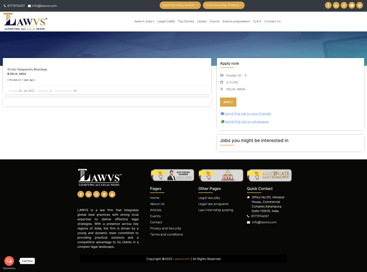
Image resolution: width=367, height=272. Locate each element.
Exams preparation (236, 21)
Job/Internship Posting (223, 5)
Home (154, 198)
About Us (157, 204)
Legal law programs (213, 204)
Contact (156, 222)
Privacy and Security (165, 228)
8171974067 (16, 6)
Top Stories (186, 21)
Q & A (257, 21)
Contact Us (272, 21)
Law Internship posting (215, 210)
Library (202, 21)
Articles (155, 210)
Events (215, 21)
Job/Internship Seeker (179, 5)
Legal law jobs (209, 198)
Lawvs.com (181, 259)
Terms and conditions (166, 234)
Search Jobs (143, 21)
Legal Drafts (166, 21)
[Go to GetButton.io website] (9, 268)
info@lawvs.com (44, 6)
